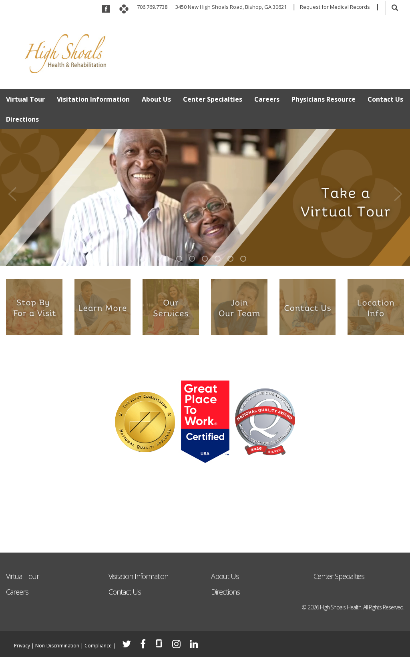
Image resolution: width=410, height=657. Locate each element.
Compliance (98, 645)
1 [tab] (166, 259)
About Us (156, 99)
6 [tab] (230, 259)
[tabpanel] (205, 197)
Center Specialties (212, 99)
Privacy (22, 645)
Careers (266, 99)
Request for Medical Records (335, 6)
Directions (22, 119)
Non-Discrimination (57, 645)
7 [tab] (243, 259)
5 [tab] (218, 259)
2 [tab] (179, 259)
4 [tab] (205, 259)
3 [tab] (192, 259)
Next (398, 192)
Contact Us (385, 99)
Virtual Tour (25, 99)
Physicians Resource (323, 99)
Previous (12, 192)
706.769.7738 (152, 6)
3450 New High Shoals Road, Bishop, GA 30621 (231, 6)
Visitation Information (93, 99)
